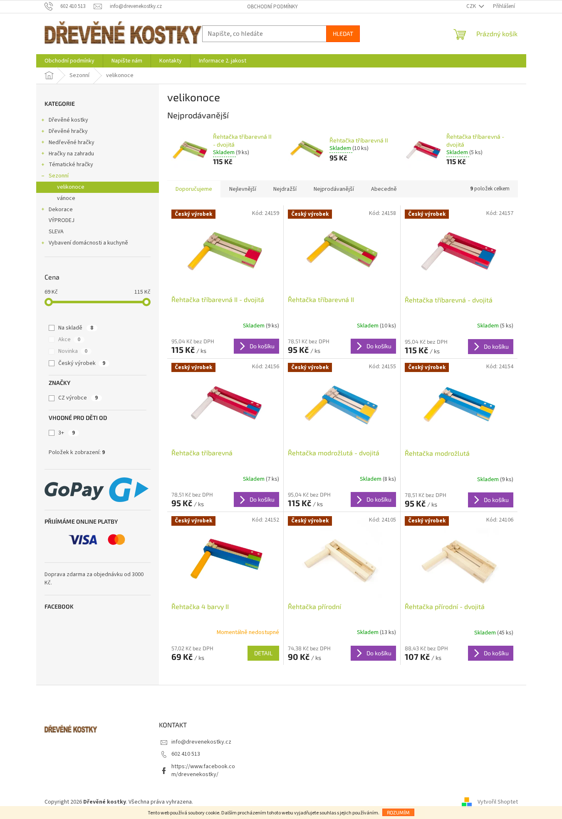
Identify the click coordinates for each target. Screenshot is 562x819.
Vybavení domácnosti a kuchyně (88, 243)
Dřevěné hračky (68, 131)
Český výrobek (81, 363)
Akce (69, 339)
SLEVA (56, 231)
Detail (263, 653)
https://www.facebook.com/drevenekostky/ (203, 770)
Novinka (72, 351)
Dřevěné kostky (68, 120)
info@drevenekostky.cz (201, 742)
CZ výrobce (78, 398)
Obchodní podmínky (272, 6)
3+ (66, 433)
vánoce (66, 198)
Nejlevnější (242, 189)
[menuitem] (69, 60)
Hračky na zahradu (71, 154)
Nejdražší (285, 189)
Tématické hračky (71, 164)
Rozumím (398, 812)
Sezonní (59, 176)
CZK (471, 6)
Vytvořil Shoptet (498, 802)
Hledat (343, 33)
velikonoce (70, 187)
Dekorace (61, 209)
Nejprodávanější (334, 189)
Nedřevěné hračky (71, 142)
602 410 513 (185, 754)
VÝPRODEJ (61, 220)
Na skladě (75, 328)
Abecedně (384, 189)
